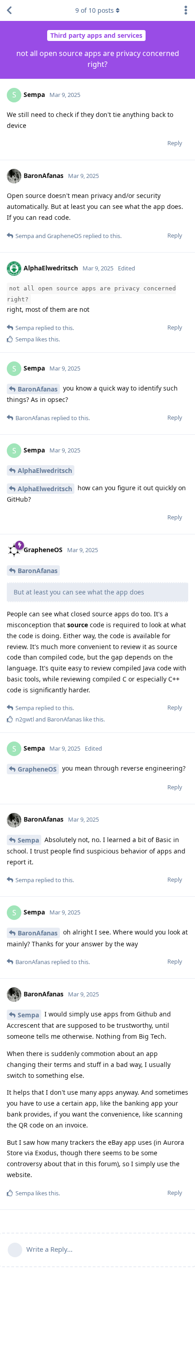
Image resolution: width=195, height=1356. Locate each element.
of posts (94, 10)
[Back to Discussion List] (9, 10)
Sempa (28, 840)
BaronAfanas (38, 389)
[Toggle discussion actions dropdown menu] (186, 10)
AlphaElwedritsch (45, 470)
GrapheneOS (37, 769)
